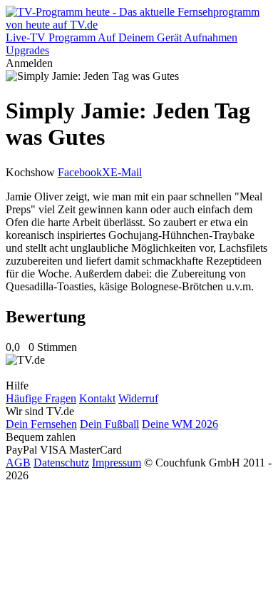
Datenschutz (61, 462)
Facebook (80, 172)
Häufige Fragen (41, 398)
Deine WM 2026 (180, 424)
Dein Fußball (109, 424)
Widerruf (138, 398)
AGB (18, 462)
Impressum (116, 462)
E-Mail (126, 172)
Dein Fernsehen (41, 424)
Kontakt (97, 398)
